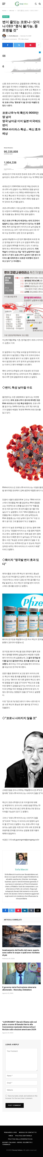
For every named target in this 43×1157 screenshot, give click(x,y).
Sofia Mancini (13, 36)
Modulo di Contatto (27, 1132)
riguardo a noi (10, 1132)
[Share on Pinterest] (30, 45)
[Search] (39, 3)
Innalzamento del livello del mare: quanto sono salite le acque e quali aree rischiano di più (21, 952)
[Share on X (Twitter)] (19, 45)
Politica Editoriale (23, 1136)
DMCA (11, 1136)
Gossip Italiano (17, 1150)
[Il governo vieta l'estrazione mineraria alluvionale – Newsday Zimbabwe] (21, 973)
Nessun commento (10, 39)
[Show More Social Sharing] (38, 45)
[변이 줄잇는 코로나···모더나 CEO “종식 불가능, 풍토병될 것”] (21, 62)
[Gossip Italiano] (21, 3)
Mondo (5, 16)
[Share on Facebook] (7, 45)
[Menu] (3, 3)
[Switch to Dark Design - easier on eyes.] (35, 4)
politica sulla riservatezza (20, 1139)
